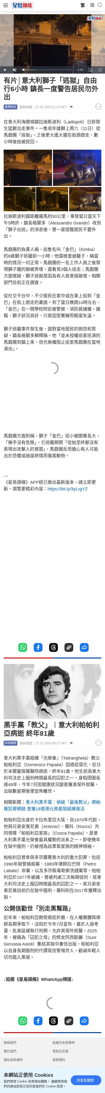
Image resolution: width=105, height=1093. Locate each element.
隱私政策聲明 (13, 1060)
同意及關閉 (85, 1080)
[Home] (22, 5)
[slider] (47, 69)
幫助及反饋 (60, 1051)
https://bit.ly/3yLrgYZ (68, 489)
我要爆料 (58, 1060)
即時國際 (10, 743)
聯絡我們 (10, 1042)
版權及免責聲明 (63, 1042)
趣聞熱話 (10, 106)
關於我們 (10, 1051)
